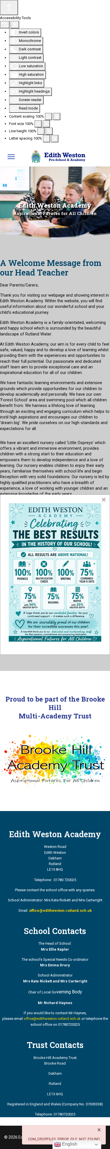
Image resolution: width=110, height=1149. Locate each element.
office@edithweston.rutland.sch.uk (52, 1018)
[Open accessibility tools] (9, 7)
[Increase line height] (49, 131)
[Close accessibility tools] (14, 24)
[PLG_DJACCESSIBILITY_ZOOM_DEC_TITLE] (48, 116)
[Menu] (11, 157)
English (69, 1144)
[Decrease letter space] (46, 138)
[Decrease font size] (38, 123)
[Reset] (5, 24)
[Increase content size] (56, 116)
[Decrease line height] (41, 131)
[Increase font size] (46, 123)
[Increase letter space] (54, 138)
